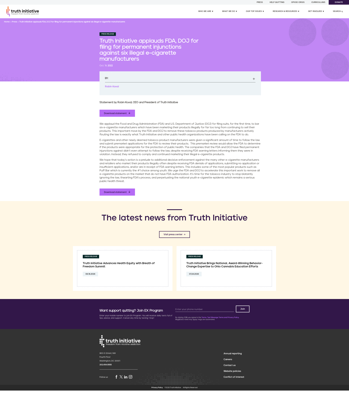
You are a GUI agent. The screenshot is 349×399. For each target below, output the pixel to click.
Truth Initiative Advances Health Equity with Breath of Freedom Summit (119, 265)
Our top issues (254, 11)
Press (260, 2)
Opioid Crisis (298, 2)
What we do (228, 11)
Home (7, 22)
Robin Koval (112, 86)
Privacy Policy (157, 387)
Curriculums (318, 2)
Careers (228, 359)
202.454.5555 (106, 365)
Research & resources (285, 11)
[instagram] (130, 377)
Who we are (204, 11)
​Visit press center (173, 234)
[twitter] (121, 376)
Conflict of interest (234, 377)
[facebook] (116, 377)
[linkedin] (125, 377)
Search (337, 11)
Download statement (115, 113)
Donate (339, 2)
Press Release (107, 34)
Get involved (315, 11)
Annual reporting (233, 353)
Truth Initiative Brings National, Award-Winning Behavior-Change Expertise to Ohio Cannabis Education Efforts (224, 265)
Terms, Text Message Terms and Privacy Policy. (220, 317)
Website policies (232, 371)
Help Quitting (277, 2)
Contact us (230, 365)
